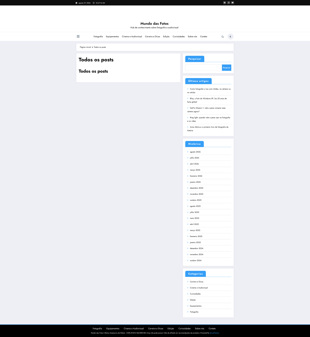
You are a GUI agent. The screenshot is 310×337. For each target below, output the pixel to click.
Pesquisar (194, 59)
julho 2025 (194, 212)
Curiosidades (179, 36)
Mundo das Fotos (154, 23)
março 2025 (195, 230)
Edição (166, 36)
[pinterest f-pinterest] (224, 2)
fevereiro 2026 (196, 176)
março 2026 (195, 169)
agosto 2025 (195, 206)
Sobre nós (192, 36)
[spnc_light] (231, 36)
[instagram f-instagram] (228, 2)
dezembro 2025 (196, 188)
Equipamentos (112, 36)
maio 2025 (194, 218)
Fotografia (98, 36)
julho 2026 (194, 157)
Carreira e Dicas (152, 36)
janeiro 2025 (195, 242)
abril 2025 (194, 224)
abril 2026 (194, 163)
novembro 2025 (196, 194)
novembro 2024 (196, 254)
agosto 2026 (195, 151)
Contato (203, 36)
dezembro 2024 (196, 248)
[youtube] (232, 2)
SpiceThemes (214, 333)
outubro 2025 (195, 200)
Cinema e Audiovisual (132, 36)
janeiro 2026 (195, 182)
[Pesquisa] (223, 37)
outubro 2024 (195, 260)
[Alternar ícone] (78, 37)
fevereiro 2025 (196, 236)
